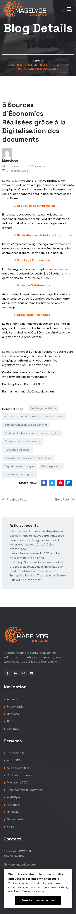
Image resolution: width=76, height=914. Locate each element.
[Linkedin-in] (15, 673)
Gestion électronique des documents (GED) (32, 433)
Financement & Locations (24, 790)
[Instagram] (23, 673)
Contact (12, 729)
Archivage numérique (44, 408)
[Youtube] (31, 673)
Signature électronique (19, 466)
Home (37, 61)
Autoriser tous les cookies (38, 900)
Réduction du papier (17, 449)
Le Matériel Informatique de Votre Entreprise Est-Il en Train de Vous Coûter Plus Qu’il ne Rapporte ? (38, 575)
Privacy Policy (29, 891)
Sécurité (12, 812)
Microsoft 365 (16, 782)
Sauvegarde (15, 819)
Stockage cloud (51, 466)
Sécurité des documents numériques (28, 458)
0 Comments (37, 166)
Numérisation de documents (22, 441)
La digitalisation (13, 181)
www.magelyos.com (22, 864)
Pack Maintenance (19, 775)
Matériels (13, 805)
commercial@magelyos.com (35, 391)
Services (12, 714)
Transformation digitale (19, 474)
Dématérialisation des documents (26, 424)
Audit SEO (13, 760)
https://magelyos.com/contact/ (24, 377)
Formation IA (15, 753)
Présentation (15, 706)
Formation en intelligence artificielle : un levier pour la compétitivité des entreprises (38, 544)
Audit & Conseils (18, 768)
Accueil (11, 699)
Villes (10, 827)
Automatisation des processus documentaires (34, 416)
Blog (9, 721)
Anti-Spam (14, 797)
